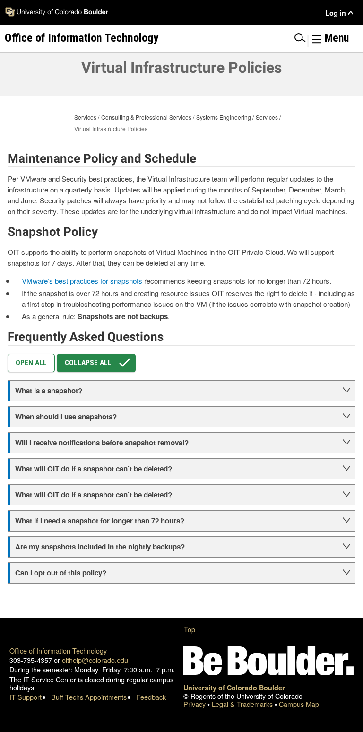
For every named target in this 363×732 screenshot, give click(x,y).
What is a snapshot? (48, 390)
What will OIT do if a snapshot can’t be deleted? (94, 468)
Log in (335, 13)
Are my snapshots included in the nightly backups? (102, 546)
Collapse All (88, 362)
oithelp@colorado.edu (95, 660)
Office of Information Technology (58, 650)
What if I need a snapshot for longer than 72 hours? (100, 520)
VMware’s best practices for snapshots (82, 281)
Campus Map (299, 704)
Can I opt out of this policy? (60, 572)
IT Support (25, 697)
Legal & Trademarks (243, 704)
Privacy (195, 704)
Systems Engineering (223, 117)
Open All (31, 362)
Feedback (151, 697)
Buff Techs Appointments (89, 697)
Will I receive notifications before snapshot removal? (102, 442)
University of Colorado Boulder (234, 687)
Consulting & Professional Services (146, 117)
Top (189, 629)
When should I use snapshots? (66, 416)
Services (85, 117)
